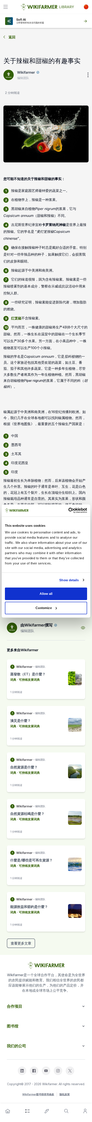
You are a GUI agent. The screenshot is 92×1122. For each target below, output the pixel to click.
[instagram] (58, 1070)
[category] (27, 1111)
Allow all (46, 593)
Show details (69, 580)
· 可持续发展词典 (28, 679)
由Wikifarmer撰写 (37, 625)
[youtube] (46, 1070)
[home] (7, 1111)
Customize (44, 608)
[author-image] (12, 628)
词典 (13, 679)
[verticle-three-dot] (88, 75)
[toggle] (5, 7)
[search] (66, 1111)
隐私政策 (64, 1094)
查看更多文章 (21, 943)
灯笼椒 (16, 318)
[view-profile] (83, 627)
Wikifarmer (26, 72)
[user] (85, 1111)
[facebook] (34, 1070)
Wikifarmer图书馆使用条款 (38, 1094)
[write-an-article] (47, 1111)
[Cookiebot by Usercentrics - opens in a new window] (68, 510)
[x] (70, 1070)
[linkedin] (22, 1070)
